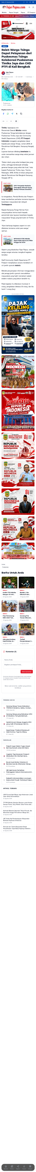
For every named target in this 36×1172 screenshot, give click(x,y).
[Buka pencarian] (29, 7)
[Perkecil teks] (7, 121)
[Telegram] (12, 114)
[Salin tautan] (21, 114)
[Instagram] (30, 2)
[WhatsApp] (8, 114)
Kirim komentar (26, 672)
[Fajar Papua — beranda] (14, 7)
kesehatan (24, 151)
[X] (27, 2)
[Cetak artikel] (16, 121)
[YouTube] (33, 2)
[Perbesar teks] (11, 121)
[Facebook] (24, 2)
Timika (4, 127)
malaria (17, 265)
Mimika (4, 12)
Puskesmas (5, 567)
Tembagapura (7, 204)
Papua (23, 12)
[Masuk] (33, 7)
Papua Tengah (13, 12)
